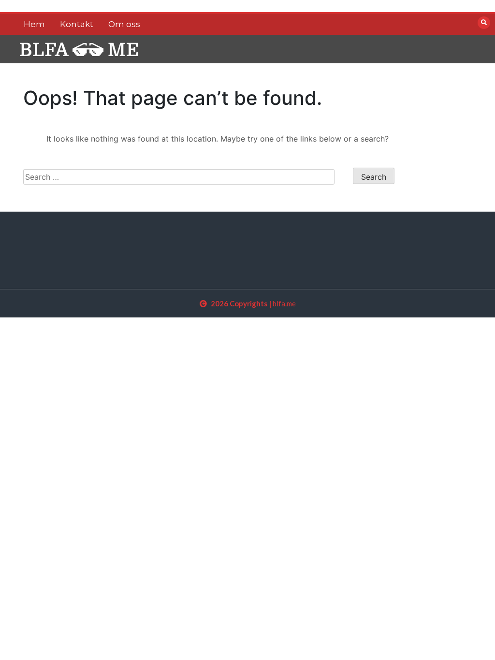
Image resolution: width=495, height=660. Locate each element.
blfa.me (284, 303)
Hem (34, 24)
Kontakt (76, 24)
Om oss (124, 24)
